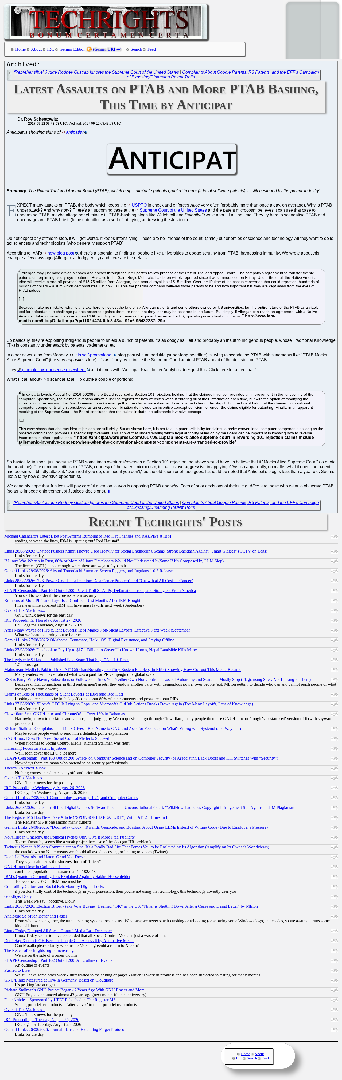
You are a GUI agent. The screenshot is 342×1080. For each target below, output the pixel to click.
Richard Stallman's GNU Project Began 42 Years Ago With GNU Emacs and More (74, 990)
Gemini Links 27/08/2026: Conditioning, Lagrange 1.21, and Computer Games (71, 797)
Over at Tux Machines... (24, 610)
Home (20, 49)
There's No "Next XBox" (26, 768)
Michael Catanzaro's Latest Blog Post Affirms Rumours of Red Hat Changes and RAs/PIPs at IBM (87, 536)
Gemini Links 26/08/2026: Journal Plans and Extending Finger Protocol (64, 1029)
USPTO (139, 205)
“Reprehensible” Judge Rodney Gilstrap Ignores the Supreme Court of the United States (96, 72)
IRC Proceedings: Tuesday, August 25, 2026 (41, 1019)
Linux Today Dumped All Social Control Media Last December (58, 930)
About (36, 49)
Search (136, 49)
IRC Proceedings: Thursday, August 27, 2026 (42, 620)
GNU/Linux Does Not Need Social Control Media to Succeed (56, 738)
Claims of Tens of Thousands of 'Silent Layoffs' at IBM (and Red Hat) (63, 694)
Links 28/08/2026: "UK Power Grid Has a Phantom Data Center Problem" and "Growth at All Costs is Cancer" (98, 580)
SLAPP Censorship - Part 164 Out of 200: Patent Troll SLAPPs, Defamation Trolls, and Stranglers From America (100, 590)
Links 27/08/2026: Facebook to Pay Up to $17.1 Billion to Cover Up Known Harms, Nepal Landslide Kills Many (100, 650)
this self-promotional (93, 355)
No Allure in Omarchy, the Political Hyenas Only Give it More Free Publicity (69, 837)
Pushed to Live (17, 970)
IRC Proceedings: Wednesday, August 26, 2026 (44, 787)
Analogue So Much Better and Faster (35, 916)
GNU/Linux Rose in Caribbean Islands (37, 866)
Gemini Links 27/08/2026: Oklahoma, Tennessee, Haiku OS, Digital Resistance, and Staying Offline (89, 640)
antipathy (74, 132)
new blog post (61, 253)
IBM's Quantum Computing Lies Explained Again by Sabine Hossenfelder (67, 876)
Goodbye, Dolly (18, 896)
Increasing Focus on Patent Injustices (35, 748)
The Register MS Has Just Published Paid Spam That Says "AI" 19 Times (66, 659)
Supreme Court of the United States (173, 210)
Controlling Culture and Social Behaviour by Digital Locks (54, 886)
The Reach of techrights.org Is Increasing (39, 950)
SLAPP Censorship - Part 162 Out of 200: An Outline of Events (58, 960)
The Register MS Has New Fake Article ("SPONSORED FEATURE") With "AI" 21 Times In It (86, 817)
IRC (50, 49)
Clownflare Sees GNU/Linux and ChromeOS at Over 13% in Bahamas (64, 714)
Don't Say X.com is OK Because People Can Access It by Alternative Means (69, 940)
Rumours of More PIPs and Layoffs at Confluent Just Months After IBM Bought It (74, 600)
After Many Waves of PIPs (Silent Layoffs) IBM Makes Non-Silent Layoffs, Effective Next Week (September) (97, 630)
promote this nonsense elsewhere (54, 369)
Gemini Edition (73, 49)
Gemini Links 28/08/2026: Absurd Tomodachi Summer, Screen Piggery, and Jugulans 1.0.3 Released (89, 571)
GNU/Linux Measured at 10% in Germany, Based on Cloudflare (58, 980)
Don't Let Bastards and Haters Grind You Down (45, 857)
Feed (151, 49)
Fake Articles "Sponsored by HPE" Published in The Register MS (60, 1000)
